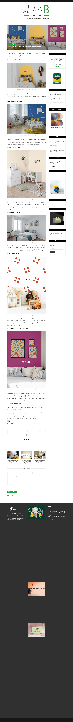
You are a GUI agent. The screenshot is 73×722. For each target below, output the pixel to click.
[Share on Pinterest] (63, 47)
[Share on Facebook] (58, 47)
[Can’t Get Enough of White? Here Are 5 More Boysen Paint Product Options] (26, 455)
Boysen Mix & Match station (38, 405)
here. (29, 413)
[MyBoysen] (36, 12)
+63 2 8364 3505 (52, 166)
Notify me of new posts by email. (13, 489)
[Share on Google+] (61, 47)
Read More (57, 66)
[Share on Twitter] (60, 47)
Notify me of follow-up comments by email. (15, 487)
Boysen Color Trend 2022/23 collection (36, 55)
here (55, 233)
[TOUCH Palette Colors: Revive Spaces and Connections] (40, 455)
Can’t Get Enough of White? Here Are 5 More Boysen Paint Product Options (26, 461)
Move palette (20, 55)
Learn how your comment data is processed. (28, 495)
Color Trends (12, 44)
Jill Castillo (26, 439)
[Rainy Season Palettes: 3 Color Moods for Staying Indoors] (13, 455)
